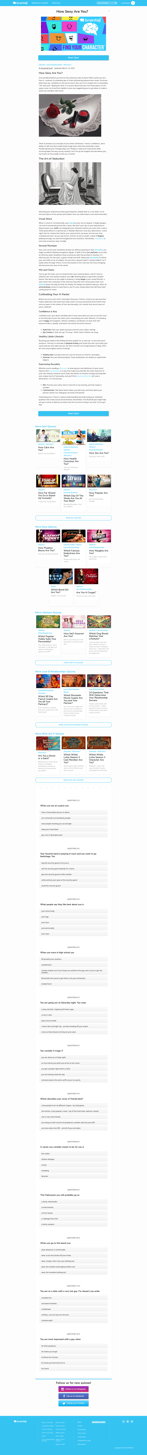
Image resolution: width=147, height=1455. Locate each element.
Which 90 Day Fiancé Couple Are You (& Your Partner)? (48, 700)
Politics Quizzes (47, 1429)
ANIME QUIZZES (60, 1432)
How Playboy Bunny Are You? (46, 549)
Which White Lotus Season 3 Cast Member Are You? (73, 758)
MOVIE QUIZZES (60, 1422)
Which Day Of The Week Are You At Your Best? (73, 498)
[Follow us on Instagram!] (127, 1421)
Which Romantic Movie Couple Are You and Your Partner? (73, 699)
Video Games (60, 1436)
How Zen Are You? (99, 453)
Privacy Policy (82, 1429)
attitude (42, 284)
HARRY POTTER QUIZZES (60, 1440)
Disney (44, 1436)
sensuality (98, 250)
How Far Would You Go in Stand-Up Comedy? (47, 495)
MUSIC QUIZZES (60, 1426)
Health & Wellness (71, 447)
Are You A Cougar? (86, 592)
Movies (53, 586)
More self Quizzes (73, 518)
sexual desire (54, 371)
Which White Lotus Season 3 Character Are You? (97, 758)
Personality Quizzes (40, 3)
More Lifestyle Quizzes (48, 612)
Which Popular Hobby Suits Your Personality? (47, 639)
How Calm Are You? (46, 449)
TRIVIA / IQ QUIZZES (47, 1432)
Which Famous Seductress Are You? (72, 553)
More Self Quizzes (45, 426)
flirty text (63, 368)
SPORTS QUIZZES (61, 1429)
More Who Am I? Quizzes (49, 733)
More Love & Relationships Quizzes (55, 671)
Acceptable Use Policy (84, 1440)
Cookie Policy (82, 1437)
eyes (71, 223)
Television (42, 693)
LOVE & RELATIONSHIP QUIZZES (48, 1440)
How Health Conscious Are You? (71, 461)
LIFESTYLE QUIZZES (47, 1422)
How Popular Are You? (98, 494)
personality (94, 257)
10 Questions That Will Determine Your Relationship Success (98, 696)
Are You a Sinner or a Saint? (47, 757)
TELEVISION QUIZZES (48, 1426)
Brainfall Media (128, 1448)
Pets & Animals (102, 630)
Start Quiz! (73, 57)
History (78, 545)
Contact (80, 1426)
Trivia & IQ (56, 3)
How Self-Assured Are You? (74, 635)
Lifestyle (42, 65)
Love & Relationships (54, 65)
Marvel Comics (60, 1444)
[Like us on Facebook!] (123, 1421)
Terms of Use (82, 1433)
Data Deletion (82, 1444)
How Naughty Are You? (98, 552)
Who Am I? (67, 65)
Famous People (69, 545)
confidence (99, 238)
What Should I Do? (45, 633)
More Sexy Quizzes (46, 526)
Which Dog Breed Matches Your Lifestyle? (98, 636)
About (79, 1422)
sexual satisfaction (83, 376)
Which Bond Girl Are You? (60, 591)
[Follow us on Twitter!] (132, 1421)
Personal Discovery (71, 453)
